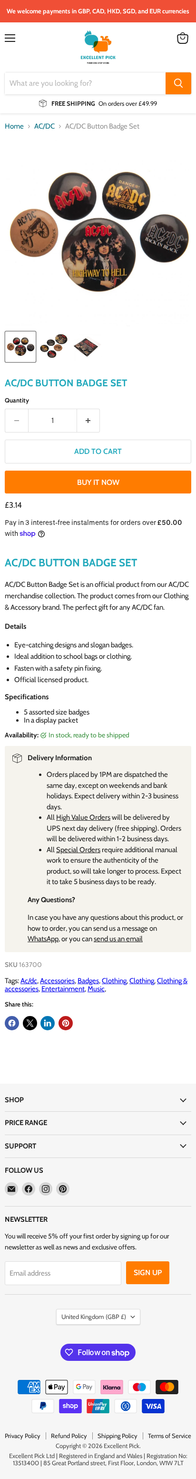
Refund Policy (69, 1435)
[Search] (178, 83)
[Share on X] (30, 1023)
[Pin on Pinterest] (66, 1023)
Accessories (57, 980)
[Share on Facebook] (12, 1023)
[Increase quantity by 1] (88, 421)
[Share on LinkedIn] (47, 1023)
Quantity (17, 400)
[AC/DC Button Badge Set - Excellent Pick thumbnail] (20, 347)
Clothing (114, 980)
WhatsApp (43, 939)
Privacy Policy (22, 1435)
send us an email (118, 939)
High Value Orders (83, 817)
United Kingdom (93, 1316)
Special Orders (78, 849)
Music (96, 989)
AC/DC (44, 126)
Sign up (148, 1272)
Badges (88, 980)
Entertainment (63, 989)
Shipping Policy (117, 1435)
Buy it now (98, 482)
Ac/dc (28, 980)
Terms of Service (169, 1435)
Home (14, 126)
